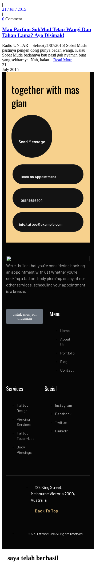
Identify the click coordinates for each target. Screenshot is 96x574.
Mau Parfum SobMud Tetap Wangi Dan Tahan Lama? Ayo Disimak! (46, 32)
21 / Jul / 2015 (14, 9)
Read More (62, 60)
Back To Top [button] (46, 510)
